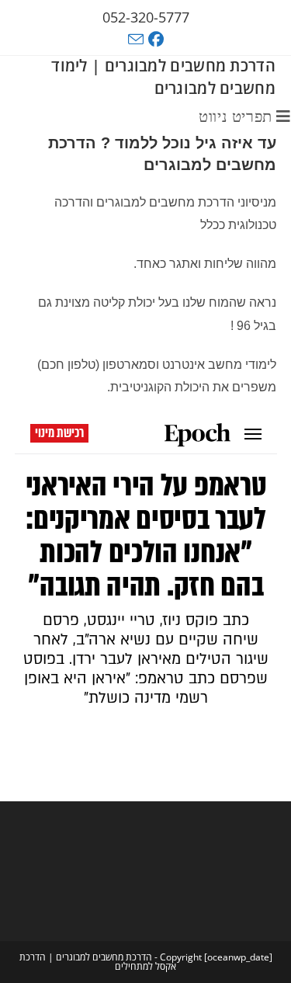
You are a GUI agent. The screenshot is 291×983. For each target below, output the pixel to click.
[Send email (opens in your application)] (135, 39)
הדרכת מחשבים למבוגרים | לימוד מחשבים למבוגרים (163, 77)
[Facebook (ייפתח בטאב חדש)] (158, 39)
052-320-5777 (145, 17)
